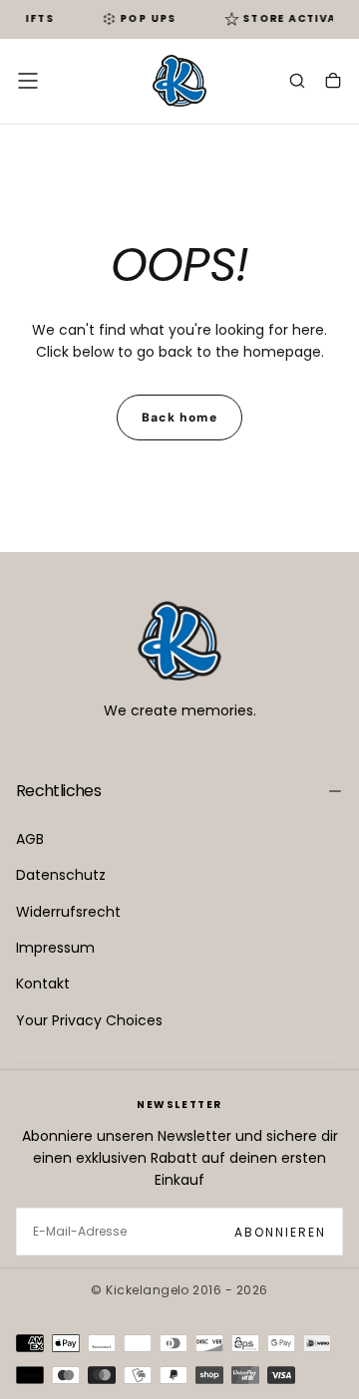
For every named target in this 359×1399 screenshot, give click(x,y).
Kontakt (43, 983)
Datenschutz (61, 875)
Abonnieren (280, 1232)
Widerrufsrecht (68, 912)
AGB (30, 839)
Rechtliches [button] (58, 790)
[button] (28, 81)
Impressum (55, 948)
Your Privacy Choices (89, 1020)
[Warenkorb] (333, 83)
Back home (179, 417)
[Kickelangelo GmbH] (179, 641)
